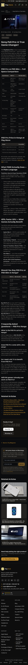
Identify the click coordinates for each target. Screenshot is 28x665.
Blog (16, 603)
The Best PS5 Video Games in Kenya (13, 410)
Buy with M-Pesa (19, 611)
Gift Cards (3, 625)
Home (2, 11)
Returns (15, 662)
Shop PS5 (7, 429)
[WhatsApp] (18, 580)
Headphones (4, 623)
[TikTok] (5, 580)
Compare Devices (19, 609)
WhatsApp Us (8, 433)
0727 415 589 (11, 1)
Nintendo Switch (5, 617)
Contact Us (4, 652)
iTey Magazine (8, 11)
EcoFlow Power (5, 620)
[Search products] (15, 4)
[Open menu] (26, 5)
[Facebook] (8, 580)
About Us (17, 620)
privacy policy (10, 471)
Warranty (3, 644)
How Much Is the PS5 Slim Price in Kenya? (14, 404)
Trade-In (17, 614)
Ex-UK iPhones (5, 606)
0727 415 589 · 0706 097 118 (11, 584)
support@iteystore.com (21, 1)
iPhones (3, 603)
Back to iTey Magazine (9, 442)
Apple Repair (4, 634)
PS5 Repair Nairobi (6, 637)
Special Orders (19, 617)
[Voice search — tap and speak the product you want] (19, 4)
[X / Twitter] (15, 580)
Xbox (2, 614)
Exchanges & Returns (6, 647)
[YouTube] (12, 580)
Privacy (25, 662)
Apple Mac (4, 609)
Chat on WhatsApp (10, 559)
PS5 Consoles (4, 611)
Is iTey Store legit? (6, 650)
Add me (22, 464)
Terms (20, 662)
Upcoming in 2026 (19, 606)
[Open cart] (22, 4)
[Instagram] (2, 580)
